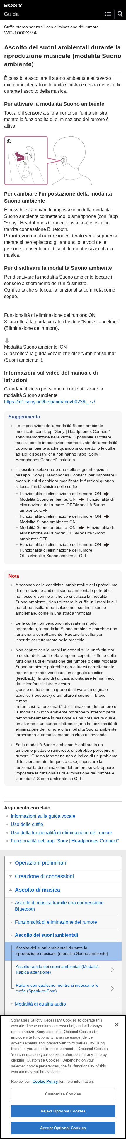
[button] (120, 14)
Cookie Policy (46, 1081)
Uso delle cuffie (27, 824)
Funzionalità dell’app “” (65, 840)
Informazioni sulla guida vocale (43, 816)
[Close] (116, 1024)
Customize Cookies (63, 1094)
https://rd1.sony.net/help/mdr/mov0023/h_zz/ (49, 401)
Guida (11, 14)
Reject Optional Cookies (63, 1111)
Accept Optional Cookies (63, 1128)
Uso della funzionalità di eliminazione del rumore (61, 832)
